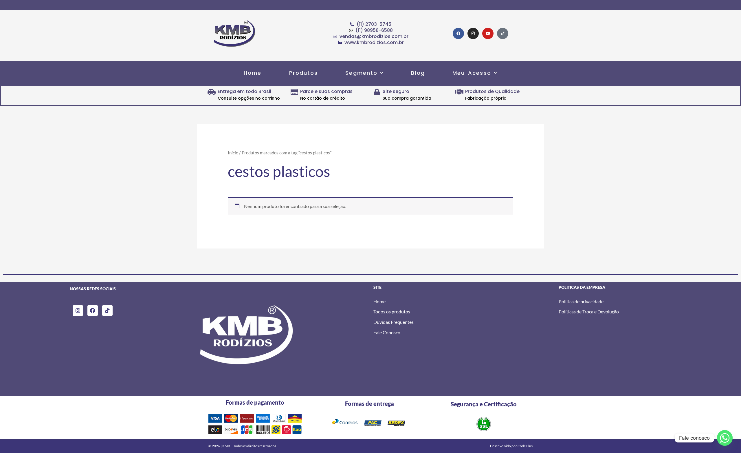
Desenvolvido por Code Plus (511, 446)
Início (233, 152)
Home (252, 72)
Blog (418, 72)
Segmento (361, 72)
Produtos (303, 72)
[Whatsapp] (725, 438)
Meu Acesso (471, 72)
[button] (364, 72)
